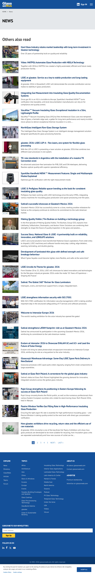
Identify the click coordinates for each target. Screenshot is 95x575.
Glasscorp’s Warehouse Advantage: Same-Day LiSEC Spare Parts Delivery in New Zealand (55, 360)
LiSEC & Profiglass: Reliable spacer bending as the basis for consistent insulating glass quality (53, 190)
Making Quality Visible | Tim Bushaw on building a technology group (52, 219)
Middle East (48, 482)
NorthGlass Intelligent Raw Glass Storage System (44, 127)
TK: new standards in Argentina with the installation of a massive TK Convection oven (52, 159)
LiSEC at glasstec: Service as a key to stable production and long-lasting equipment (54, 79)
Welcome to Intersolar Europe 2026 (37, 312)
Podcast (46, 492)
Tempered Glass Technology (54, 499)
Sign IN (84, 4)
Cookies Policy (7, 572)
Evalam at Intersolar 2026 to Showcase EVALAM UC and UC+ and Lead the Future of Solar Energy (55, 344)
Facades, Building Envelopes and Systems (32, 493)
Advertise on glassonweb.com (77, 483)
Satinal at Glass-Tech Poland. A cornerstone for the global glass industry (54, 373)
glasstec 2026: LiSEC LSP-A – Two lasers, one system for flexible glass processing (53, 144)
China (24, 475)
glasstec (24, 509)
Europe (24, 485)
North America (49, 485)
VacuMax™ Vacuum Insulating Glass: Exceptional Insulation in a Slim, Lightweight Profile (53, 111)
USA (45, 505)
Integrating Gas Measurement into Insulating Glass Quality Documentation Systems (55, 94)
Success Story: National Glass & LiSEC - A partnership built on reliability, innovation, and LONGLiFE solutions (54, 236)
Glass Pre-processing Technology (29, 502)
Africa (23, 465)
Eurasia (24, 482)
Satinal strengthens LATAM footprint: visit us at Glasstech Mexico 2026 (54, 327)
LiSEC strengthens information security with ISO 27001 (46, 297)
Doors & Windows (28, 479)
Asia (23, 472)
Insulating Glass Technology (54, 465)
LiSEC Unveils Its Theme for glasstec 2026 (40, 266)
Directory (6, 469)
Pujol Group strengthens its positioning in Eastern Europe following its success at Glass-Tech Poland (53, 390)
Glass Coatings (27, 497)
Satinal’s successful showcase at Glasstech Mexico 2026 (46, 203)
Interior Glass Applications (53, 469)
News (11, 12)
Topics (5, 480)
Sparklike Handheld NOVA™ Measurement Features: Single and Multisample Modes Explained (56, 175)
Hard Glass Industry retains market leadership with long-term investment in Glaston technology (56, 48)
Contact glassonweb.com (75, 469)
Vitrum (46, 512)
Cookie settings (17, 572)
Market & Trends (50, 479)
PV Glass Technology (51, 495)
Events (24, 489)
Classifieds (7, 473)
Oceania (47, 489)
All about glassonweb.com (76, 465)
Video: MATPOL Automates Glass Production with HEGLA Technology (52, 62)
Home (4, 12)
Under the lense (49, 502)
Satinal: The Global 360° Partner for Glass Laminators (46, 282)
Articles (6, 476)
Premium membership (74, 480)
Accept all (84, 569)
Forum (5, 484)
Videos (46, 509)
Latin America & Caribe (52, 475)
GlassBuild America (28, 506)
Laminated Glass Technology (54, 472)
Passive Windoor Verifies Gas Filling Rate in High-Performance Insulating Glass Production (54, 407)
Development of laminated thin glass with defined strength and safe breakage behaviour (52, 253)
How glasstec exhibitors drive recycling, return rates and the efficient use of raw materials (56, 425)
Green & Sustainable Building (29, 514)
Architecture (26, 469)
